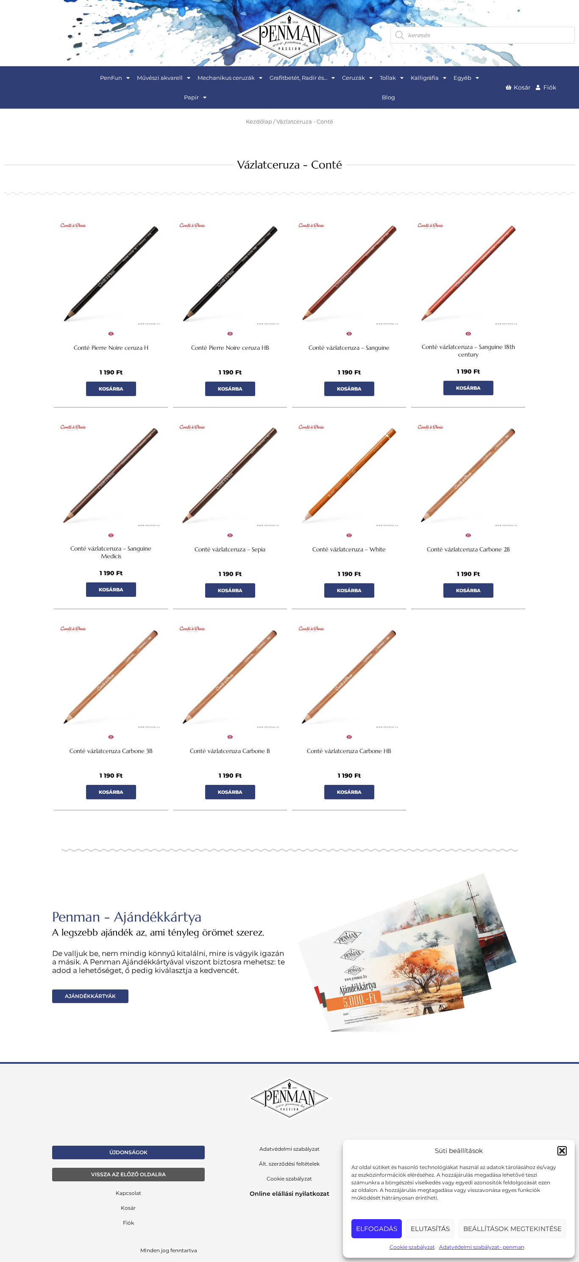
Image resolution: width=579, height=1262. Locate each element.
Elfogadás (376, 1229)
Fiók (128, 1223)
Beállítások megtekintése (512, 1229)
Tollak (388, 77)
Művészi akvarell (160, 77)
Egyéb (462, 77)
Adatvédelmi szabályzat (289, 1149)
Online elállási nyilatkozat (289, 1193)
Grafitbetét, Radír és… (298, 77)
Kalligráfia (425, 77)
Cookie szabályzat (412, 1247)
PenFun (111, 77)
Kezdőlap (259, 121)
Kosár (128, 1208)
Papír (191, 97)
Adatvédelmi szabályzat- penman (481, 1247)
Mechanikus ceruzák (226, 77)
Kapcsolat (128, 1193)
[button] (562, 1151)
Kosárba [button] (111, 389)
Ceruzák (353, 77)
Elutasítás (430, 1229)
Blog (388, 97)
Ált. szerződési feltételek (289, 1164)
